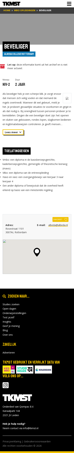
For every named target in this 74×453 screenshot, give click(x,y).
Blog (5, 330)
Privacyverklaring (12, 441)
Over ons (8, 334)
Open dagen (9, 308)
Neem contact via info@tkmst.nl (20, 428)
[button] (37, 252)
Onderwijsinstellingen (14, 313)
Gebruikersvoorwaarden (37, 441)
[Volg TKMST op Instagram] (6, 386)
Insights (7, 321)
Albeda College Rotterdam (19, 54)
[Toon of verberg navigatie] (68, 4)
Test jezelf (8, 317)
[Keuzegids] (43, 369)
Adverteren (9, 352)
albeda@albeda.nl (58, 225)
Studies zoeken (11, 304)
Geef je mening (11, 326)
